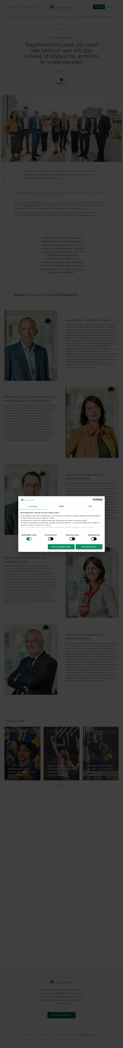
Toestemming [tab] (32, 506)
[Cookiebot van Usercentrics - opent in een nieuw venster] (94, 499)
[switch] (50, 538)
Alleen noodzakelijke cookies (61, 547)
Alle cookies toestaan (89, 547)
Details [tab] (61, 506)
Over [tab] (90, 506)
